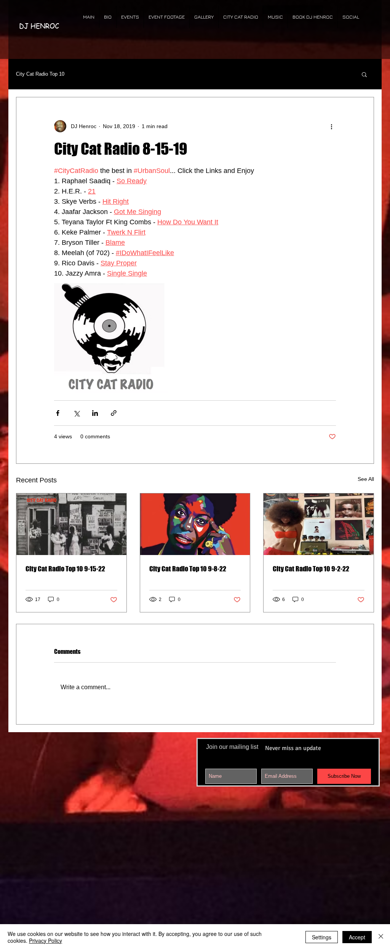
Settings (321, 937)
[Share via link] (113, 413)
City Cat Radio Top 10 (40, 74)
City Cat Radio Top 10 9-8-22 (187, 569)
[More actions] (331, 126)
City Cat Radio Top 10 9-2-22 (311, 569)
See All (366, 479)
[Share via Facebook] (57, 413)
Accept (357, 937)
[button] (364, 74)
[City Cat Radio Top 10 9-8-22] (195, 524)
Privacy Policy (45, 940)
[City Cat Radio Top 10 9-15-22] (71, 524)
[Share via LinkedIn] (95, 413)
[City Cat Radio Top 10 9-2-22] (319, 524)
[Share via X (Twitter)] (76, 413)
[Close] (380, 937)
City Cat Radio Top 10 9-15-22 (65, 569)
